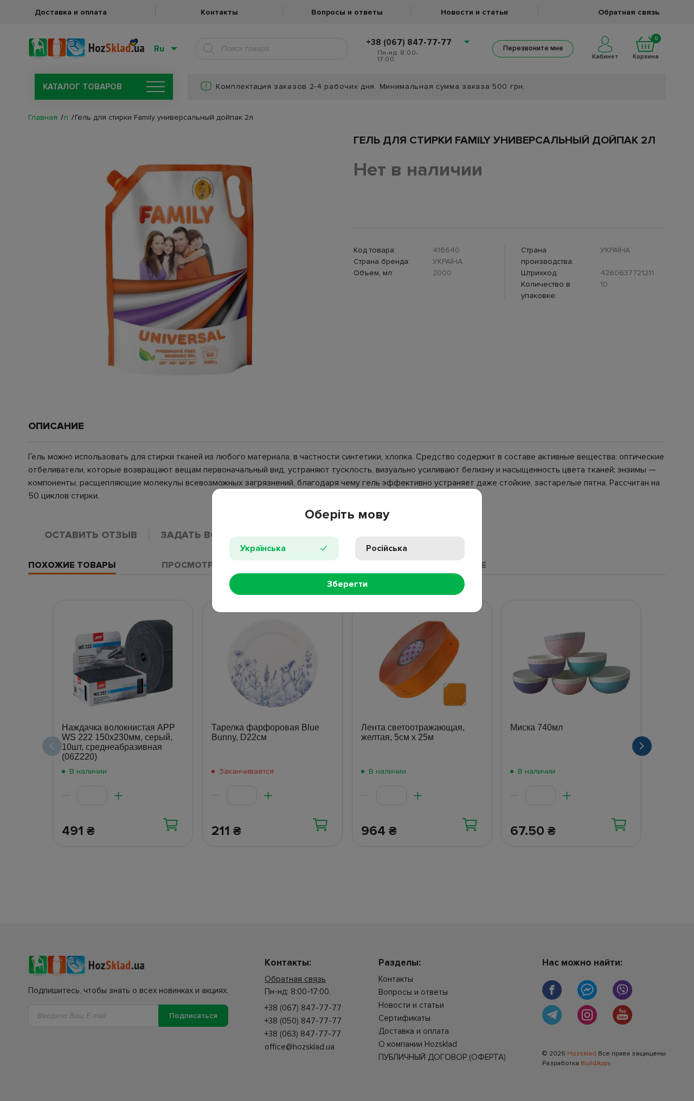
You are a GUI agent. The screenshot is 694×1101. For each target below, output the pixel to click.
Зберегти (347, 584)
